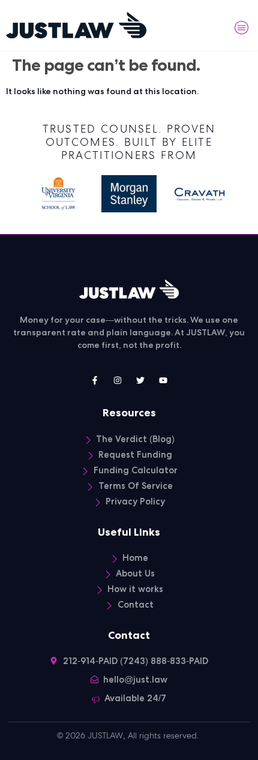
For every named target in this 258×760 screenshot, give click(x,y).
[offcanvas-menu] (242, 28)
